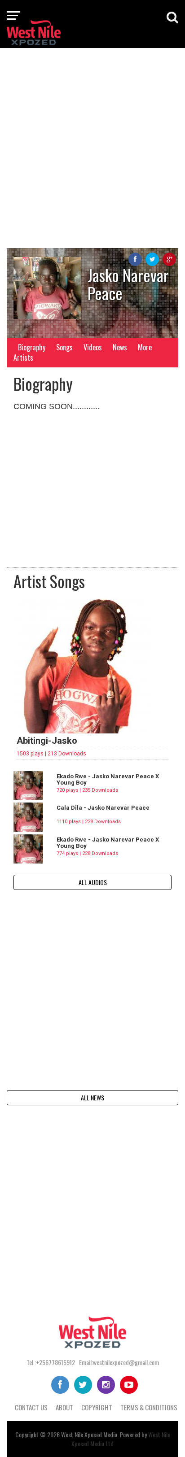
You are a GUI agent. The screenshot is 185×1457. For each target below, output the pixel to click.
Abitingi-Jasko (47, 740)
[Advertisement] (92, 147)
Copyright (96, 1407)
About (64, 1407)
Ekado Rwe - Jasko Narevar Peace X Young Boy (108, 779)
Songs (64, 347)
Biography (31, 347)
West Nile (72, 1434)
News (120, 347)
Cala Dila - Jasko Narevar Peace (103, 807)
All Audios (93, 882)
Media (110, 1434)
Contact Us (31, 1407)
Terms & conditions (148, 1407)
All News (92, 1097)
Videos (93, 347)
